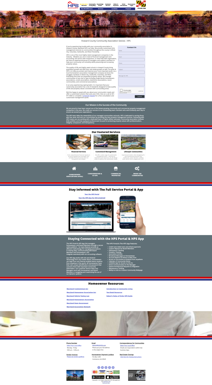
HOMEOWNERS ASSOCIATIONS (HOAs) (74, 175)
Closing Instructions (135, 357)
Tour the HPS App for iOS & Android (92, 198)
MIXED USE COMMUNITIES (137, 174)
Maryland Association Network (78, 307)
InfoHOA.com (106, 381)
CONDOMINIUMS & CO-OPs (95, 174)
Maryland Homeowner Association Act (81, 292)
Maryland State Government (77, 303)
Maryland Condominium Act (77, 289)
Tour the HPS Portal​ (92, 194)
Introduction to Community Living (119, 289)
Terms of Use (106, 383)
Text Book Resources (114, 292)
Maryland (81, 48)
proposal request (89, 96)
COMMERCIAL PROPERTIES (116, 174)
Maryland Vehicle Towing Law (78, 296)
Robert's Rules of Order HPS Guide (119, 296)
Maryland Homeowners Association (80, 300)
